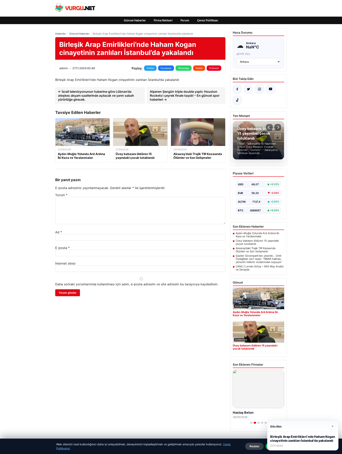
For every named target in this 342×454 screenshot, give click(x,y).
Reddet (254, 446)
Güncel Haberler (135, 20)
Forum (184, 20)
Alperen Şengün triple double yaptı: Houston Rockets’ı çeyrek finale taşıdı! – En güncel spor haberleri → (184, 95)
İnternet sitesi (65, 263)
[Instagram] (259, 89)
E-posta (62, 248)
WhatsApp (183, 68)
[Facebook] (237, 89)
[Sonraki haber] (277, 127)
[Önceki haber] (269, 127)
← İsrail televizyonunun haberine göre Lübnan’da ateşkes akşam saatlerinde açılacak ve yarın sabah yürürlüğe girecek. (96, 95)
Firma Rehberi (163, 20)
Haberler (60, 33)
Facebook (166, 68)
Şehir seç (244, 53)
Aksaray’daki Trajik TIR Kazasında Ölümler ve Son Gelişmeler (255, 250)
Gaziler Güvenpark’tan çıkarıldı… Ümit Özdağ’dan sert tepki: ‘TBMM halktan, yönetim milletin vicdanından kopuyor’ (259, 259)
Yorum (61, 195)
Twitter (150, 68)
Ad (58, 232)
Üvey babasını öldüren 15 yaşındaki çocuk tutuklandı (257, 242)
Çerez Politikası (207, 20)
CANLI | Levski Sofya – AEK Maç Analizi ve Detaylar (260, 268)
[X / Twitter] (248, 89)
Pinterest (214, 68)
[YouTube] (270, 89)
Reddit (199, 68)
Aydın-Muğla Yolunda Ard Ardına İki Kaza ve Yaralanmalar (257, 235)
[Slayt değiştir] (251, 423)
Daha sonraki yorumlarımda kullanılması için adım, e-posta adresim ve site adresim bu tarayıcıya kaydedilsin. (136, 284)
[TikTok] (237, 100)
